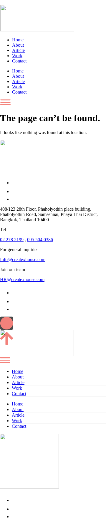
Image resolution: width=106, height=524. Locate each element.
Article (18, 50)
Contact (19, 60)
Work (17, 55)
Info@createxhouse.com (22, 259)
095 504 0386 (40, 239)
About (18, 45)
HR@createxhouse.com (22, 279)
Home (18, 39)
